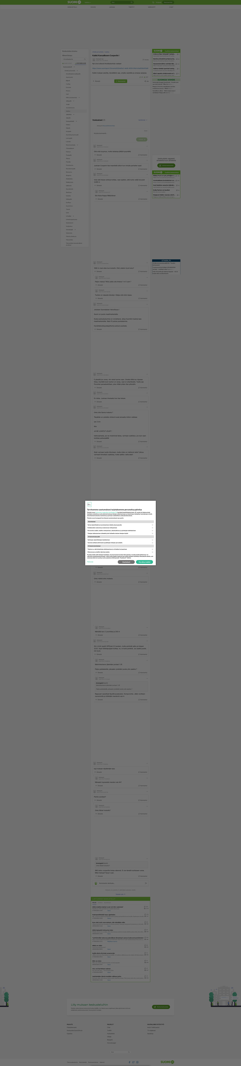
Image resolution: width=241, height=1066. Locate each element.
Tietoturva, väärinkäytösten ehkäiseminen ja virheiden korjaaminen (107, 549)
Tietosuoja (90, 562)
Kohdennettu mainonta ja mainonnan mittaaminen (102, 527)
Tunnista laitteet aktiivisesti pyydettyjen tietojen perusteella (105, 542)
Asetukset (126, 562)
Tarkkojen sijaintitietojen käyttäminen (99, 540)
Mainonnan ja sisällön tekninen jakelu (99, 552)
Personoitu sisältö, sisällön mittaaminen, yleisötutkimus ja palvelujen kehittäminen (112, 530)
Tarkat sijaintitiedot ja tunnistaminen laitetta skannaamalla (105, 525)
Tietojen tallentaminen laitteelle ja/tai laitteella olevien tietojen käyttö (108, 533)
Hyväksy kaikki (144, 562)
